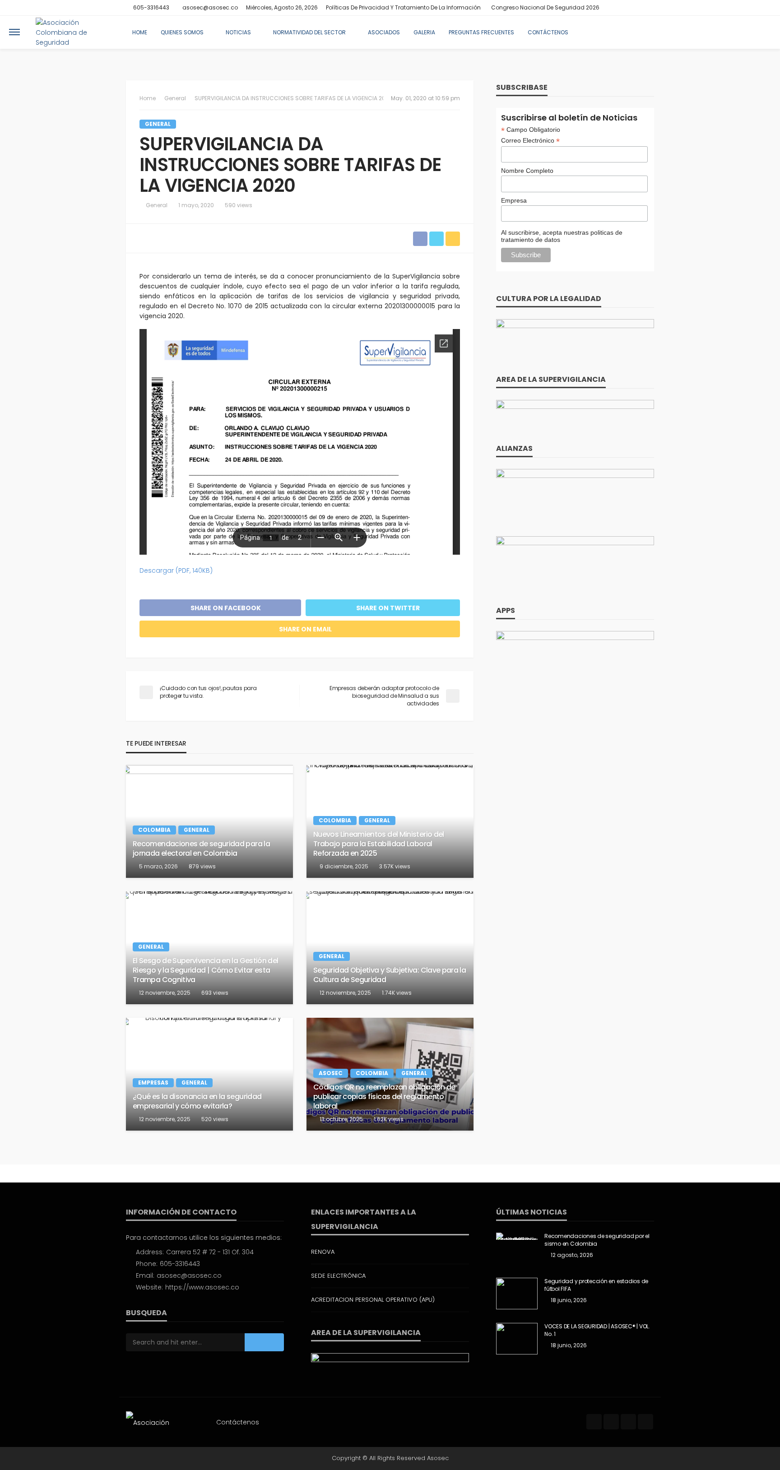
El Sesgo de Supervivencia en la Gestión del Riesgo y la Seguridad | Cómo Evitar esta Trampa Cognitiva (205, 970)
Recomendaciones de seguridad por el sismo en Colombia (597, 1240)
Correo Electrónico (530, 140)
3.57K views (394, 866)
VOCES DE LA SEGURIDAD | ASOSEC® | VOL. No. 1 (597, 1330)
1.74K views (397, 993)
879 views (202, 866)
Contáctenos (548, 32)
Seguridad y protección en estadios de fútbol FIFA (596, 1285)
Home (139, 32)
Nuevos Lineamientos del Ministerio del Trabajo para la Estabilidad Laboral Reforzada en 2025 (378, 844)
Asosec (331, 1073)
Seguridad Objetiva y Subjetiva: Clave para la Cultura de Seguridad (389, 975)
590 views (238, 205)
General (158, 124)
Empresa (514, 200)
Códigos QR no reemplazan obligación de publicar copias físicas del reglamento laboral (384, 1097)
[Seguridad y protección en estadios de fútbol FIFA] (517, 1293)
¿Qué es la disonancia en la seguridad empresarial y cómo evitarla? (197, 1101)
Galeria (424, 32)
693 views (214, 993)
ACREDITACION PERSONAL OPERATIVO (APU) (373, 1299)
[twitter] (625, 7)
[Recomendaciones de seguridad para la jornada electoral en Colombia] (209, 821)
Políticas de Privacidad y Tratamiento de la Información (403, 7)
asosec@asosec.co (189, 1275)
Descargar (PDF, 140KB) (176, 570)
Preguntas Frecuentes (481, 32)
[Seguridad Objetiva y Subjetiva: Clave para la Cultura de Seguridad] (390, 947)
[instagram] (636, 7)
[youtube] (648, 7)
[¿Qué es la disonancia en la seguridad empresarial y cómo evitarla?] (209, 1074)
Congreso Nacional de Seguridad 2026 (545, 7)
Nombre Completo (527, 170)
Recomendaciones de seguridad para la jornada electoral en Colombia (201, 848)
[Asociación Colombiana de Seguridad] (74, 32)
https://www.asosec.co (202, 1287)
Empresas (153, 1082)
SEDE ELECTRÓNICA (338, 1275)
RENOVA (322, 1251)
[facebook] (613, 7)
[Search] (763, 32)
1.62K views (389, 1119)
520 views (214, 1119)
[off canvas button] (14, 32)
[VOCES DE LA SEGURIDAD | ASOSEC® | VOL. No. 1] (517, 1338)
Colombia (154, 830)
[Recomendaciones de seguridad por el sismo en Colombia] (517, 1236)
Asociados (384, 32)
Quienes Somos (182, 32)
